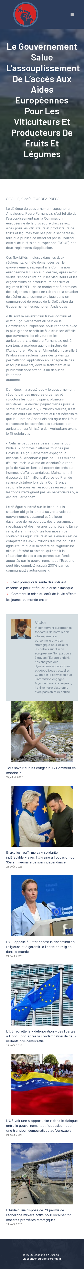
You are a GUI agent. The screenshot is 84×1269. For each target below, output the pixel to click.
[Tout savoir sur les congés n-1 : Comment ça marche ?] (42, 760)
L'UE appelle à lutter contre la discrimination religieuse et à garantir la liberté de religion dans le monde (40, 947)
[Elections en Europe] (26, 14)
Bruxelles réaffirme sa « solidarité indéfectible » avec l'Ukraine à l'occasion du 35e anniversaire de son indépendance (40, 857)
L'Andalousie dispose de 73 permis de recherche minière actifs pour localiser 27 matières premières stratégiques (38, 1215)
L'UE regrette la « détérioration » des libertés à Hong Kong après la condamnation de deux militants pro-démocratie (41, 1036)
